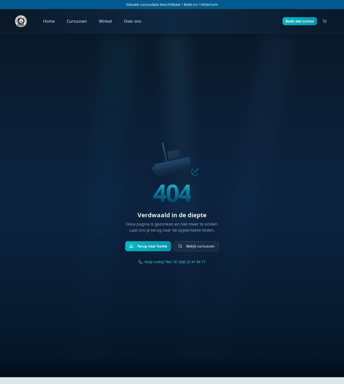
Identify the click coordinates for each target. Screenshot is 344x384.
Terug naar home (152, 246)
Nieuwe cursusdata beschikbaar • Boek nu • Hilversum (172, 4)
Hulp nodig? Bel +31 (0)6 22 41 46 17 (175, 261)
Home (49, 21)
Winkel (105, 21)
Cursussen (77, 21)
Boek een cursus (300, 21)
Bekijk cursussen (200, 246)
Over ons (132, 21)
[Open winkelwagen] (324, 21)
